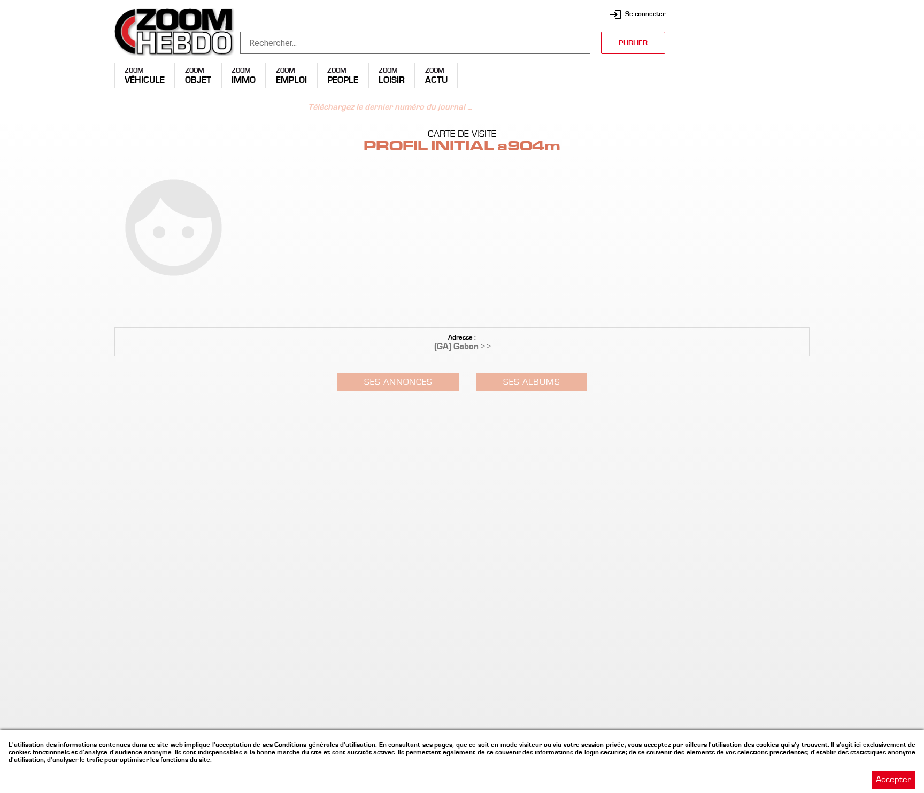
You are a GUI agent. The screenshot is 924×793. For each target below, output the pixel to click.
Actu (436, 80)
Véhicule (145, 80)
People (342, 80)
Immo (244, 80)
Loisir (392, 80)
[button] (462, 396)
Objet (198, 80)
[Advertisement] (743, 75)
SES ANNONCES (398, 382)
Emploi (291, 80)
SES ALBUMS (531, 382)
